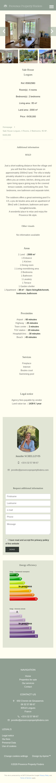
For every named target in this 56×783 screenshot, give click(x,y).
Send (12, 549)
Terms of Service (26, 778)
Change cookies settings (16, 756)
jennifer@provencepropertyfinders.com (30, 470)
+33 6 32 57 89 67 (29, 463)
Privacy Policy (44, 775)
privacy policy (42, 540)
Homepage (7, 127)
